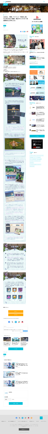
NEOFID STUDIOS (32, 166)
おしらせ (37, 421)
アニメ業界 (34, 4)
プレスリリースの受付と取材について (22, 421)
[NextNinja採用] (37, 144)
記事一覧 (5, 4)
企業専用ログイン (23, 429)
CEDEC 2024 (38, 157)
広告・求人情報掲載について (12, 421)
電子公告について (32, 421)
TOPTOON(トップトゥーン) (33, 157)
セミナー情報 (24, 4)
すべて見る (15, 348)
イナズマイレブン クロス (33, 155)
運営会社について (4, 421)
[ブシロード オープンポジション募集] (37, 19)
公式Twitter (15, 314)
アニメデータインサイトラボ (40, 155)
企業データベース (11, 4)
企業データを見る (15, 403)
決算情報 (29, 4)
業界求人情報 (18, 4)
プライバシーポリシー (43, 421)
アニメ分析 (39, 4)
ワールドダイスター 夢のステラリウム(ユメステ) (35, 164)
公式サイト (15, 311)
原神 (4, 27)
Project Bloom (31, 162)
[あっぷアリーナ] (37, 29)
